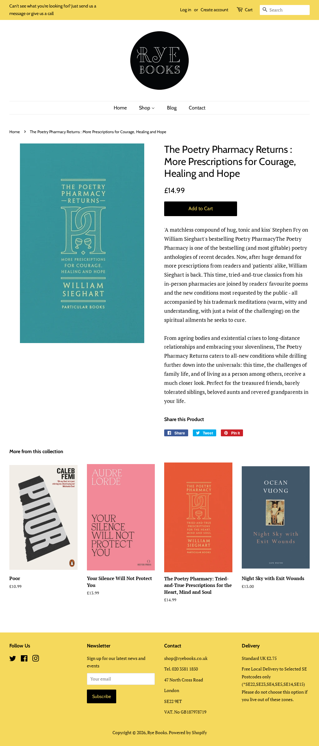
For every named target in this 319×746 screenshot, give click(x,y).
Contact (197, 108)
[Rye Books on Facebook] (24, 659)
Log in (185, 9)
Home (120, 108)
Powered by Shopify (188, 732)
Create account (214, 9)
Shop (145, 108)
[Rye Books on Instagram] (35, 659)
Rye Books (157, 732)
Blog (172, 108)
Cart (249, 9)
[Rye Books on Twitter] (12, 659)
